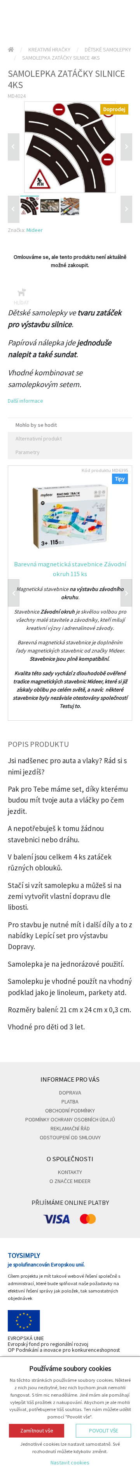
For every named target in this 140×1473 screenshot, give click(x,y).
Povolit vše (103, 1430)
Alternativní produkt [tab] (39, 438)
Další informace (25, 400)
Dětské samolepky (108, 49)
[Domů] (11, 50)
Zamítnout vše (36, 1430)
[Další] (126, 209)
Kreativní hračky (49, 49)
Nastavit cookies (70, 1462)
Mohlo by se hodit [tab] (36, 424)
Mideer (34, 229)
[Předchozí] (13, 147)
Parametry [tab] (28, 452)
